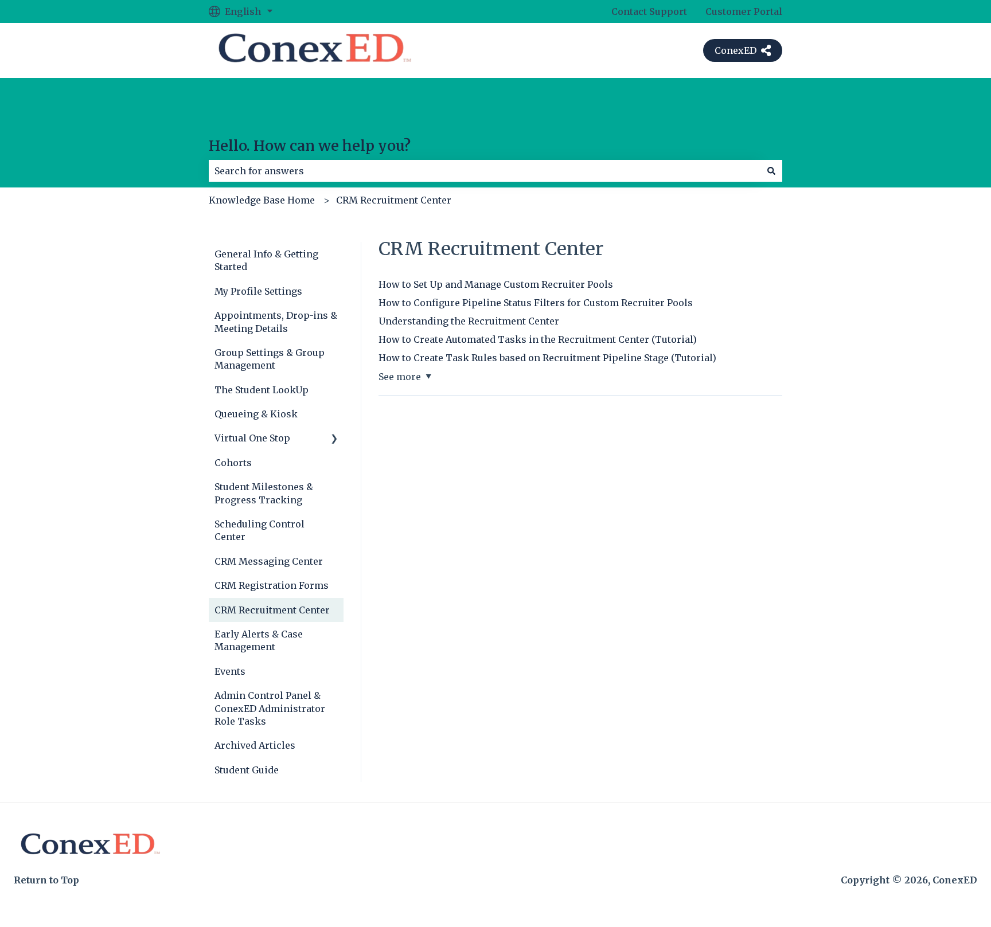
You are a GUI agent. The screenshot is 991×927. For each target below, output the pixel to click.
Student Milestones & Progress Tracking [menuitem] (263, 493)
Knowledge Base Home (262, 200)
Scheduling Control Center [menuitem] (259, 530)
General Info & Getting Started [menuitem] (266, 260)
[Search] (771, 171)
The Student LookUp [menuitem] (261, 390)
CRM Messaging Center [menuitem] (268, 561)
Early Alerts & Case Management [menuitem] (258, 640)
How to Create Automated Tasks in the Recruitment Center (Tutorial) (538, 339)
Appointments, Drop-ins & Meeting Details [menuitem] (275, 322)
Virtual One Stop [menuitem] (252, 438)
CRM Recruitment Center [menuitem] (272, 610)
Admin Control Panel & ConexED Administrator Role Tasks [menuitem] (269, 708)
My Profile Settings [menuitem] (258, 291)
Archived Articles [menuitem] (254, 745)
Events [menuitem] (229, 671)
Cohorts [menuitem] (233, 462)
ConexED (735, 50)
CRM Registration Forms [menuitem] (271, 585)
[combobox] (484, 171)
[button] (334, 439)
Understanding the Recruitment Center (469, 321)
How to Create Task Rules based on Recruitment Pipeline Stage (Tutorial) (547, 357)
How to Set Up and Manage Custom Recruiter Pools (496, 284)
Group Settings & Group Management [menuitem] (269, 359)
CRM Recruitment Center (393, 200)
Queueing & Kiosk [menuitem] (256, 414)
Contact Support (649, 11)
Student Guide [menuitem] (246, 770)
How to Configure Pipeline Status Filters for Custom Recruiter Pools (536, 302)
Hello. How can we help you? (310, 145)
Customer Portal (743, 11)
